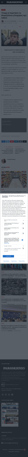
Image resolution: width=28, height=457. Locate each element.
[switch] (23, 223)
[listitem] (14, 220)
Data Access (14, 261)
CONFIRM (8, 256)
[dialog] (14, 228)
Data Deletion (6, 261)
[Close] (25, 196)
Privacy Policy (22, 261)
